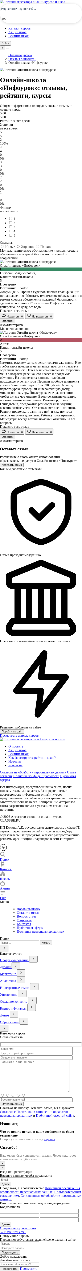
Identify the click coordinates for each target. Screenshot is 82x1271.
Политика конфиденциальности (36, 776)
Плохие (45, 246)
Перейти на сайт (12, 731)
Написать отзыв (12, 464)
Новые (10, 246)
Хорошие (27, 246)
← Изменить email (13, 1232)
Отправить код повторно (18, 1228)
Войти (5, 43)
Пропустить (28, 1268)
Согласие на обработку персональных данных (33, 772)
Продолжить (9, 1268)
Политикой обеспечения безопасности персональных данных (40, 1190)
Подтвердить (10, 1252)
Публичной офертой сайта (55, 1115)
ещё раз (49, 1139)
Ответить (7, 321)
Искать (45, 942)
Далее (6, 1184)
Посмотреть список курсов (19, 735)
